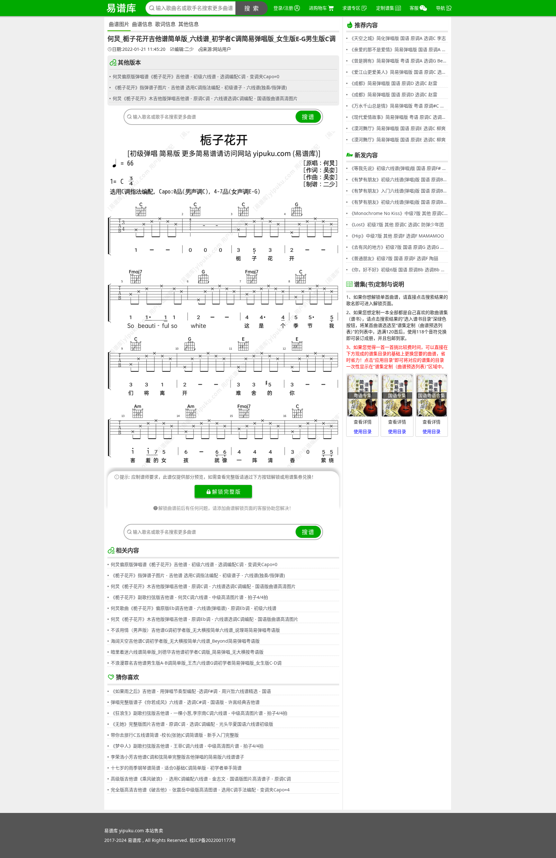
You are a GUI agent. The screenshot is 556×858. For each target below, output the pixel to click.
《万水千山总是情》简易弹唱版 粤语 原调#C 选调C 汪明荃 (398, 106)
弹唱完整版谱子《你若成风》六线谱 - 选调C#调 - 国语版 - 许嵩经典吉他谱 (185, 702)
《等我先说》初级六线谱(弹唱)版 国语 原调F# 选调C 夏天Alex (398, 168)
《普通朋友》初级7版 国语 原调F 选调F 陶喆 (393, 258)
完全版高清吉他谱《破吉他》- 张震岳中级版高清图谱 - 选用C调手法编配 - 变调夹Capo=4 (200, 790)
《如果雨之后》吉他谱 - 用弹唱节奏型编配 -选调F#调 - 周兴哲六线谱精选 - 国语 (191, 691)
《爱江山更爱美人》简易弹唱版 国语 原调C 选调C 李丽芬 (398, 72)
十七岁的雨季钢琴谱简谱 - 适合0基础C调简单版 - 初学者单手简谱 (176, 768)
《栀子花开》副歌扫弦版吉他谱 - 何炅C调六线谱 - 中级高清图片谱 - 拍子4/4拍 (189, 597)
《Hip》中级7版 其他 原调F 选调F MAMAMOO (396, 236)
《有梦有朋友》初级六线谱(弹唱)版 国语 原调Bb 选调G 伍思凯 (398, 179)
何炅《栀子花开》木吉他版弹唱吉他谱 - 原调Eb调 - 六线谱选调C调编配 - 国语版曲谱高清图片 (204, 619)
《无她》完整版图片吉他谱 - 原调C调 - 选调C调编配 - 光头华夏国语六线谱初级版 (192, 724)
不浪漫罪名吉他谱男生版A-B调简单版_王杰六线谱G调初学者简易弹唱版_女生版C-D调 (196, 663)
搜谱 (308, 117)
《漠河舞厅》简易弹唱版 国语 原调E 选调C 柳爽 (397, 128)
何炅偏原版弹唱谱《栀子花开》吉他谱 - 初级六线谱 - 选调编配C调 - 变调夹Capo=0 (196, 76)
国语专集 (397, 395)
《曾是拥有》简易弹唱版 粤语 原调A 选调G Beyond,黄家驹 (398, 61)
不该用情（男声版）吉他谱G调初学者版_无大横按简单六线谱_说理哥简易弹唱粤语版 (195, 630)
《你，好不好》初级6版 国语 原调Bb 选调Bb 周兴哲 (398, 269)
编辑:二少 (184, 49)
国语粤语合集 (431, 395)
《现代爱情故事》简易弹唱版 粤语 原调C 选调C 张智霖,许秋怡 (398, 117)
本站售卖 (154, 830)
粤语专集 (363, 395)
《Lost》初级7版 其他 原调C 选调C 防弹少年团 (396, 224)
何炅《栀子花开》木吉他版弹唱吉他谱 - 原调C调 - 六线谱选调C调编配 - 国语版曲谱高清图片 (205, 98)
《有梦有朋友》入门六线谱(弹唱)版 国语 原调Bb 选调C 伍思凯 (398, 191)
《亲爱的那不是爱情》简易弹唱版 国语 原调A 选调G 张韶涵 (398, 49)
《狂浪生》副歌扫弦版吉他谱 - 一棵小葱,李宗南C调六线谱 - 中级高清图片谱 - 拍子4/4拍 (199, 713)
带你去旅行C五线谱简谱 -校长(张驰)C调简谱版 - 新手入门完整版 (175, 735)
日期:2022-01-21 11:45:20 (138, 49)
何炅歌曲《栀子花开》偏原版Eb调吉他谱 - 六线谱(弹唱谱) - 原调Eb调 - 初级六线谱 (193, 608)
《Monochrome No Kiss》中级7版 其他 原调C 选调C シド (398, 213)
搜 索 (251, 8)
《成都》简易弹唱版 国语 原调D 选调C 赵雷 (393, 83)
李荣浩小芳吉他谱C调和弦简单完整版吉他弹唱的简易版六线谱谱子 (177, 757)
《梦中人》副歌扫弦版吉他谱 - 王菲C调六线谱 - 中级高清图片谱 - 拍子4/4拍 (187, 746)
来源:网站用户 (217, 49)
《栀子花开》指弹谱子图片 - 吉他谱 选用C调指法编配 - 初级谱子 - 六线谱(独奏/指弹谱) (200, 87)
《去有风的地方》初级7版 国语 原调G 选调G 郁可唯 (398, 247)
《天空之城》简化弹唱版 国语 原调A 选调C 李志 (397, 38)
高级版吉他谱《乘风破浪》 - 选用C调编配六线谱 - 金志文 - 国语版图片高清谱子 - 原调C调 (201, 779)
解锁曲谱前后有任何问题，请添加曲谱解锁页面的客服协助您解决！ (225, 508)
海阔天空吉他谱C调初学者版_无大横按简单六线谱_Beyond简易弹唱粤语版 (185, 641)
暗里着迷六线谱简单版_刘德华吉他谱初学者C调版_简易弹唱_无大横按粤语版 (187, 652)
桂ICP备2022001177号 (213, 840)
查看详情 (363, 422)
